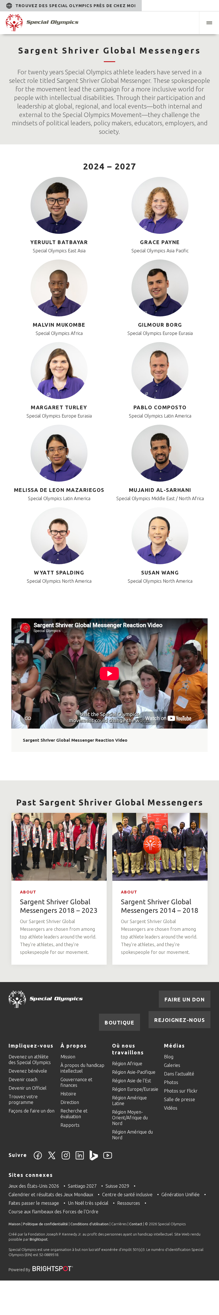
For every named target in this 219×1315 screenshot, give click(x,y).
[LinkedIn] (80, 1158)
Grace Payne (160, 242)
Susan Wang (160, 572)
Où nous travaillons (128, 1049)
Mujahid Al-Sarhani (160, 490)
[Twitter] (52, 1158)
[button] (209, 22)
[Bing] (94, 1158)
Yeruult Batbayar (59, 242)
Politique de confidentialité (45, 1224)
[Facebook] (38, 1158)
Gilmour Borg (160, 325)
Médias (174, 1045)
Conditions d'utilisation (89, 1224)
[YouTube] (108, 1158)
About (28, 892)
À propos (73, 1045)
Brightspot (39, 1239)
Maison (15, 1224)
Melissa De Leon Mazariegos (59, 490)
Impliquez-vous (31, 1045)
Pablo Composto (160, 407)
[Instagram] (66, 1158)
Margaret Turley (59, 407)
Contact (135, 1224)
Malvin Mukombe (59, 325)
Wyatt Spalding (59, 572)
